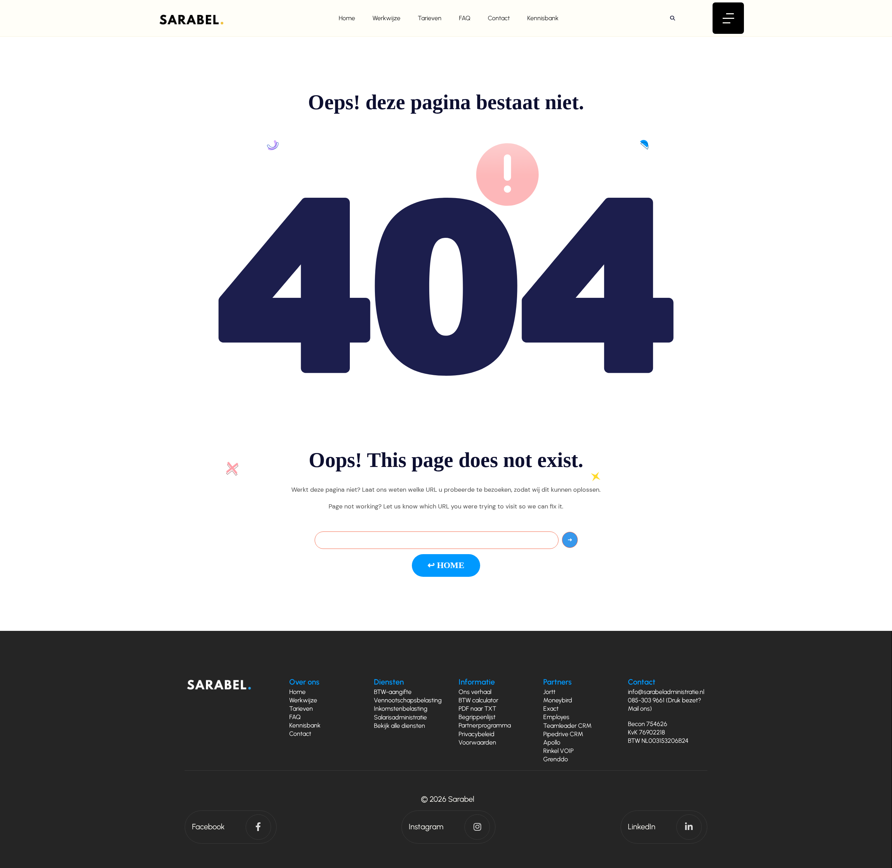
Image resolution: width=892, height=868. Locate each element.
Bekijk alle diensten (399, 726)
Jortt (549, 692)
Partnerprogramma (485, 725)
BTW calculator (478, 700)
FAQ (464, 18)
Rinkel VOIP (558, 751)
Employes (556, 717)
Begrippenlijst (477, 717)
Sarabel (461, 799)
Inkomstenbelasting (401, 708)
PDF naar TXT (477, 708)
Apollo (551, 742)
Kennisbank (543, 18)
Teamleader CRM (567, 726)
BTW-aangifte (393, 692)
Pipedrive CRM (563, 734)
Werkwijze (386, 18)
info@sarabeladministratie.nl (666, 692)
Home (347, 18)
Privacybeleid (476, 734)
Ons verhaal (475, 692)
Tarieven (429, 18)
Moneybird (557, 700)
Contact (499, 18)
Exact (551, 708)
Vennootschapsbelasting (408, 700)
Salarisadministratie (400, 717)
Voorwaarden (477, 742)
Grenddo (555, 759)
